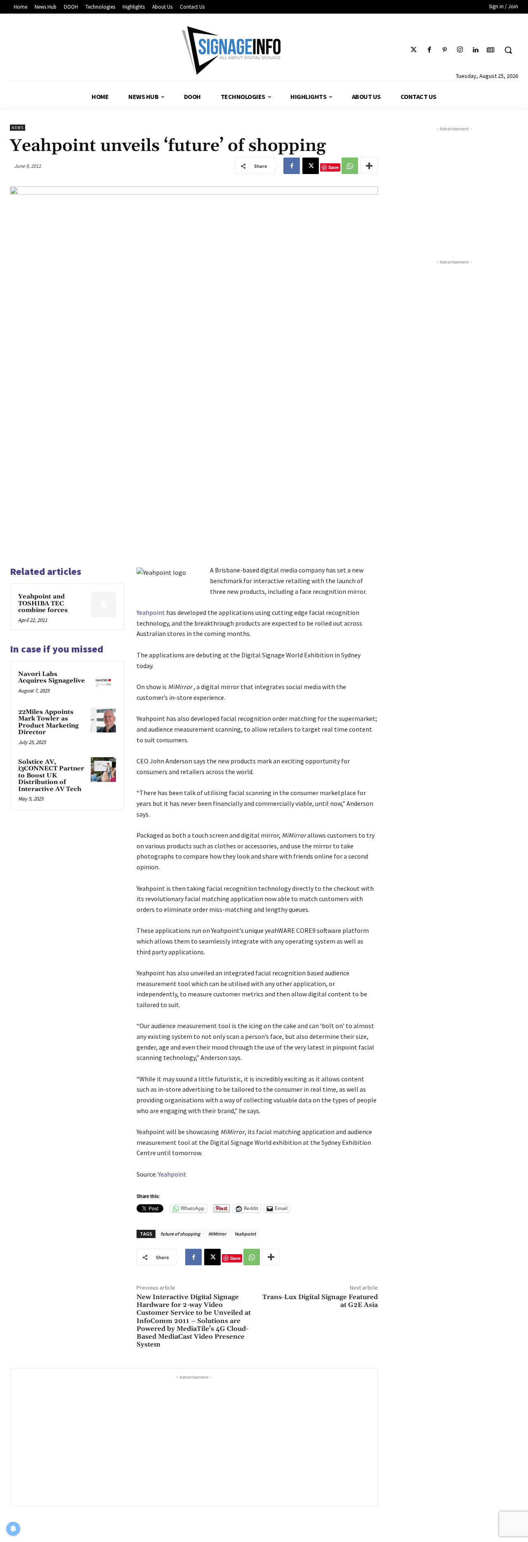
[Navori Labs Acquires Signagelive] (103, 682)
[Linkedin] (475, 50)
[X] (310, 166)
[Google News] (490, 50)
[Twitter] (414, 50)
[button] (508, 50)
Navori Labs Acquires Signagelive (51, 677)
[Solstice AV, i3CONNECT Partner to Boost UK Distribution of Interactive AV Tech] (103, 770)
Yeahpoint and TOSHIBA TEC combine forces (43, 603)
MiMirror (217, 1234)
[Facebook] (429, 50)
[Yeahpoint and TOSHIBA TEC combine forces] (103, 604)
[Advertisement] (193, 1439)
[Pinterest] (444, 50)
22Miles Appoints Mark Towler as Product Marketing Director (48, 722)
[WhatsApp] (350, 166)
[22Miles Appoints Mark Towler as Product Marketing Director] (103, 720)
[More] (369, 166)
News (18, 127)
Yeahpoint (151, 612)
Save (333, 167)
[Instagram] (459, 50)
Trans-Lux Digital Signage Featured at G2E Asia (320, 1301)
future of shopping (180, 1234)
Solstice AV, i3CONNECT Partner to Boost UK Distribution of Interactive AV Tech (51, 775)
